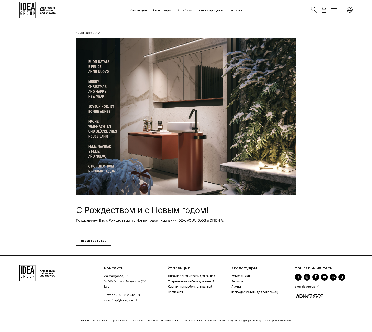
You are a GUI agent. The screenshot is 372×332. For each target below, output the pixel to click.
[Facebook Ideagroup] (298, 277)
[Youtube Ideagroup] (324, 277)
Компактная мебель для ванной (190, 286)
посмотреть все (93, 240)
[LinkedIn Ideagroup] (333, 277)
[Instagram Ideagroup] (307, 277)
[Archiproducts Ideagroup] (341, 277)
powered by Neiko (282, 320)
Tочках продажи (210, 10)
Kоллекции (138, 10)
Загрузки (235, 10)
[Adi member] (324, 296)
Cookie (266, 320)
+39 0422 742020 (128, 295)
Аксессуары (161, 10)
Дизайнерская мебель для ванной (191, 276)
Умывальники (240, 276)
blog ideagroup (305, 286)
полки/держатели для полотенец (254, 292)
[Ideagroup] (37, 272)
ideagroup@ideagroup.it (120, 300)
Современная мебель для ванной (191, 281)
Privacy (257, 320)
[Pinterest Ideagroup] (315, 277)
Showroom (184, 10)
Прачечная (175, 292)
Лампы (236, 286)
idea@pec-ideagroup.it (239, 320)
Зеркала (237, 281)
